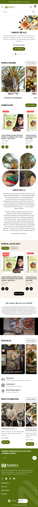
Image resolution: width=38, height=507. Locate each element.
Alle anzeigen (19, 293)
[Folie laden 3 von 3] (21, 53)
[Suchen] (33, 12)
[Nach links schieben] (2, 83)
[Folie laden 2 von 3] (18, 53)
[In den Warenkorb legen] (3, 146)
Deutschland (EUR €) (17, 500)
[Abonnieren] (34, 458)
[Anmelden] (31, 7)
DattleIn (5, 248)
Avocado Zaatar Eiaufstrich (13, 372)
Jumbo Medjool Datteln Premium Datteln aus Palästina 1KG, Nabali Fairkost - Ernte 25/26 (12, 137)
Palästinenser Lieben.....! (9, 429)
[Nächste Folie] (35, 2)
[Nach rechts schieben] (35, 83)
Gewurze (14, 248)
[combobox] (19, 12)
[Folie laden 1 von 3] (15, 53)
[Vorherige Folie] (3, 2)
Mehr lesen (5, 442)
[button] (3, 7)
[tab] (5, 248)
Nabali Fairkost (21, 505)
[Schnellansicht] (6, 146)
